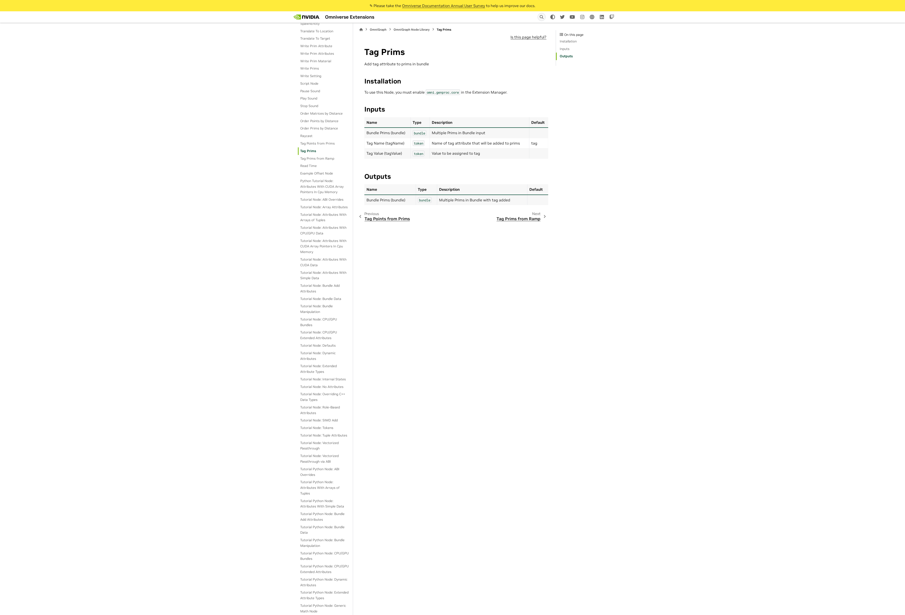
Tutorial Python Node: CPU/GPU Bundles (324, 556)
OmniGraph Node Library (412, 30)
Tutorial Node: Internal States (323, 379)
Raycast (306, 136)
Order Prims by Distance (319, 128)
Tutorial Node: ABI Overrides (321, 199)
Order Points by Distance (319, 121)
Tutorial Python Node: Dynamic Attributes (323, 582)
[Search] (542, 17)
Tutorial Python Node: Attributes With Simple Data (322, 504)
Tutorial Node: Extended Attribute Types (318, 369)
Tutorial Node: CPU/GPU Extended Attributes (318, 335)
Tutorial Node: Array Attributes (324, 207)
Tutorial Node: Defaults (318, 345)
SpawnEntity (310, 23)
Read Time (308, 166)
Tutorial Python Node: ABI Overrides (319, 472)
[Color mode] (552, 17)
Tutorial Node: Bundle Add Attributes (320, 288)
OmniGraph (378, 30)
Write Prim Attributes (317, 53)
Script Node (309, 83)
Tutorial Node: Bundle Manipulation (316, 309)
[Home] (361, 29)
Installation (568, 41)
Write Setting (310, 76)
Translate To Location (316, 31)
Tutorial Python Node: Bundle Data (322, 530)
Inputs (564, 49)
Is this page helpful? (528, 37)
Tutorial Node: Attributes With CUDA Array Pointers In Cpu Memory (323, 246)
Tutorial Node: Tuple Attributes (323, 435)
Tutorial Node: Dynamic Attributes (318, 356)
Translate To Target (315, 38)
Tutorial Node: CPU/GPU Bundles (318, 322)
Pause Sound (310, 91)
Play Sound (308, 98)
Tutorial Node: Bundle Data (320, 299)
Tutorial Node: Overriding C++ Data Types (322, 397)
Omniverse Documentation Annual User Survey (443, 5)
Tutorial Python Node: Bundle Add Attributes (322, 517)
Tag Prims (308, 151)
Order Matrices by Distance (321, 113)
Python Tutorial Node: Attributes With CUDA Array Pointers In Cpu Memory (322, 186)
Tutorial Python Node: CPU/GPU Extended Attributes (324, 569)
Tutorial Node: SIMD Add (319, 420)
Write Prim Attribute (316, 46)
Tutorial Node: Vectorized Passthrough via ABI (319, 459)
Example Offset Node (316, 173)
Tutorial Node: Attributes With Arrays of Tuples (323, 217)
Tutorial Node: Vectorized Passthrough (319, 446)
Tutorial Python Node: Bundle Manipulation (322, 543)
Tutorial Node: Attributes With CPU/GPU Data (323, 230)
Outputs (566, 56)
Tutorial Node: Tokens (316, 428)
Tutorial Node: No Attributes (321, 387)
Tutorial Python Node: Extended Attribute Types (324, 595)
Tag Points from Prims (317, 143)
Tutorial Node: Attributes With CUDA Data (323, 262)
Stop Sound (309, 106)
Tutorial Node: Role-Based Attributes (320, 410)
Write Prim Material (315, 61)
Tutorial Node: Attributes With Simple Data (323, 275)
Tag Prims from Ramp (317, 158)
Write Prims (309, 68)
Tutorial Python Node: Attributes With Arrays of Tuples (320, 487)
